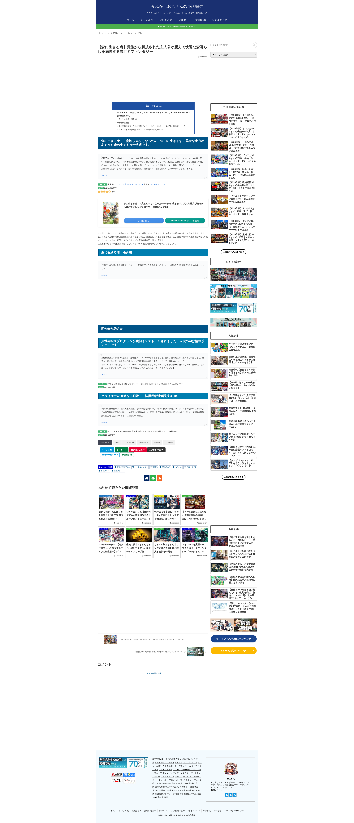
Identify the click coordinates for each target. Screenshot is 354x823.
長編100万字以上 (123, 467)
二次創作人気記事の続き (233, 252)
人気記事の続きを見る (233, 477)
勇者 (187, 783)
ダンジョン (167, 773)
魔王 (166, 797)
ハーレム (179, 776)
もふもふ (118, 184)
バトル (186, 776)
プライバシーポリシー (234, 811)
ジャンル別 (124, 811)
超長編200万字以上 (188, 794)
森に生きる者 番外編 (128, 119)
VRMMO (159, 759)
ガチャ (181, 766)
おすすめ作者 (169, 759)
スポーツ (177, 769)
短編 (157, 794)
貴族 (177, 794)
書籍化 (155, 467)
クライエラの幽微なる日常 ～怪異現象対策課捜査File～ (142, 130)
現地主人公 (166, 467)
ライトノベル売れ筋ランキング (233, 638)
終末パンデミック (167, 794)
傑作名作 (167, 783)
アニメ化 (187, 762)
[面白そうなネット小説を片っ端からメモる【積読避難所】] (245, 625)
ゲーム (188, 766)
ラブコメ (171, 780)
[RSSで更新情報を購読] (159, 478)
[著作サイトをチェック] (146, 478)
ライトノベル (160, 780)
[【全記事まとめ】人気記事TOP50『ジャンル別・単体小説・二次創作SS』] (222, 625)
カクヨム (104, 175)
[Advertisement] (153, 79)
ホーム (113, 811)
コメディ (195, 766)
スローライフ (137, 184)
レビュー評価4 (106, 467)
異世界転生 (186, 790)
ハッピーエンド (167, 776)
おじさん (231, 779)
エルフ (194, 762)
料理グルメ (105, 471)
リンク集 (207, 811)
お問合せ (217, 811)
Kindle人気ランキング (233, 650)
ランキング (180, 780)
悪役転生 (159, 787)
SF (153, 759)
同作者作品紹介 (123, 123)
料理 (125, 184)
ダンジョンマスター (181, 773)
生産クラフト (119, 471)
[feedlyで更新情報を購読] (153, 478)
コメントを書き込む (153, 673)
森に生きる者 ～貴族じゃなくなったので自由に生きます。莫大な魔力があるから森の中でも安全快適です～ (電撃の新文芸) (163, 205)
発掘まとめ (136, 811)
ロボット (189, 780)
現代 (157, 790)
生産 (129, 184)
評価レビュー (150, 811)
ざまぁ (178, 759)
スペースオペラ (165, 769)
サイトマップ (194, 811)
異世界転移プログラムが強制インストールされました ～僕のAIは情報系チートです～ (154, 126)
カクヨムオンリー (158, 184)
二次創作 (159, 783)
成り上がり (168, 787)
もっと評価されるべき (164, 762)
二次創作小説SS (178, 811)
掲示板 (176, 787)
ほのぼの (186, 759)
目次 (153, 106)
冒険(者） (180, 783)
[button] (254, 45)
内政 (173, 783)
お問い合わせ (216, 790)
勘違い (192, 783)
